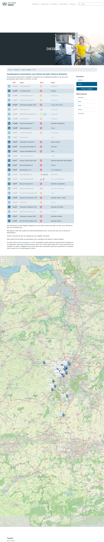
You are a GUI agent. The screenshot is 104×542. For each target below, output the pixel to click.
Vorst (52, 137)
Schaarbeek (54, 95)
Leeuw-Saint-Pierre (57, 105)
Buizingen (54, 146)
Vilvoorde (81, 113)
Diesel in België (26, 70)
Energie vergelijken (87, 89)
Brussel (53, 202)
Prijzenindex (8, 4)
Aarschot (81, 97)
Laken (53, 156)
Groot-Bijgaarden (56, 170)
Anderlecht (54, 86)
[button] (63, 415)
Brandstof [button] (35, 4)
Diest (79, 101)
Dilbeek (53, 165)
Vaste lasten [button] (63, 4)
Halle (52, 151)
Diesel (80, 84)
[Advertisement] (52, 20)
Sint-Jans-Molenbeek (57, 179)
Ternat (53, 128)
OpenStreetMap (94, 525)
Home (10, 70)
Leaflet (83, 525)
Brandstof (17, 70)
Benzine (80, 80)
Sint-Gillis (54, 211)
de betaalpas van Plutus (28, 242)
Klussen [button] (72, 4)
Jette (52, 193)
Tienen (80, 109)
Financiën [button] (54, 4)
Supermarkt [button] (45, 4)
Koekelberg (54, 174)
